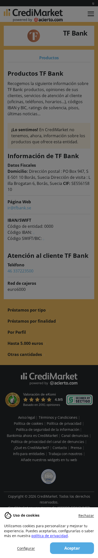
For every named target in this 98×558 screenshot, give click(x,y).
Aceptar (72, 548)
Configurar (26, 548)
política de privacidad (49, 535)
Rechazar (86, 515)
